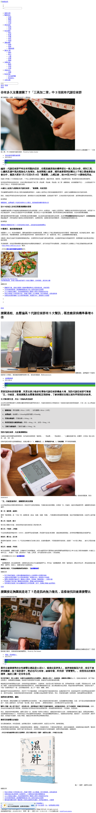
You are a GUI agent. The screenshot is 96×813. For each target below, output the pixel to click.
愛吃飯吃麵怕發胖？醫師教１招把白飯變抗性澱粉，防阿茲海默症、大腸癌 (29, 800)
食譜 (9, 40)
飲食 (9, 34)
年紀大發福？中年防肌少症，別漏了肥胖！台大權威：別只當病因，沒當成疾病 (30, 293)
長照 (9, 21)
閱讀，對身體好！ (11, 655)
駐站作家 (7, 74)
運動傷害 (11, 48)
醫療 (9, 19)
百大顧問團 (12, 76)
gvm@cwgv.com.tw (66, 811)
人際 (9, 56)
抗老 (9, 68)
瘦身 (9, 46)
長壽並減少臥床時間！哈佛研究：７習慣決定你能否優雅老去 (24, 794)
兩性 (9, 52)
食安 (9, 38)
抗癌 (9, 29)
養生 (9, 33)
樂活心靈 (7, 50)
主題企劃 (7, 80)
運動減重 (7, 42)
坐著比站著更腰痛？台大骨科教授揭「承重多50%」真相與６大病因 (26, 295)
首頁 (2, 85)
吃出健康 (7, 31)
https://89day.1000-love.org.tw (11, 245)
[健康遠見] (4, 1)
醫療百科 (7, 15)
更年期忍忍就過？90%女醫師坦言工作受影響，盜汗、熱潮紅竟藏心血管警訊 (29, 583)
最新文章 (7, 13)
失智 (9, 23)
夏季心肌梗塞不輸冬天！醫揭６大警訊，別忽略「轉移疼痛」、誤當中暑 (28, 579)
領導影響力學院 (54, 805)
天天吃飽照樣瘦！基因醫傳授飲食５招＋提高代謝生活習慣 (24, 289)
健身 (9, 44)
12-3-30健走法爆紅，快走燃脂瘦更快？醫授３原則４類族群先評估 (26, 291)
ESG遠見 (41, 805)
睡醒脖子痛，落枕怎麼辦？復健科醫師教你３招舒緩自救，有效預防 (27, 287)
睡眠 (9, 60)
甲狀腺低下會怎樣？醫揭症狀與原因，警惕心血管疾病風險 (24, 581)
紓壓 (9, 58)
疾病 (9, 17)
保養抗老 (7, 62)
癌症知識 (7, 25)
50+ (46, 805)
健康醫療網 (9, 378)
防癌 (9, 27)
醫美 (9, 64)
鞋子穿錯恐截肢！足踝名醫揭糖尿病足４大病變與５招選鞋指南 (25, 575)
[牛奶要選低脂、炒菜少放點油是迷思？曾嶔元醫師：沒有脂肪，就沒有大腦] (48, 265)
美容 (9, 66)
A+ (5, 164)
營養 (9, 36)
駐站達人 (11, 78)
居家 (9, 72)
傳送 (6, 162)
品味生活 (7, 70)
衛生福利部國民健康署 (12, 155)
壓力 (9, 54)
